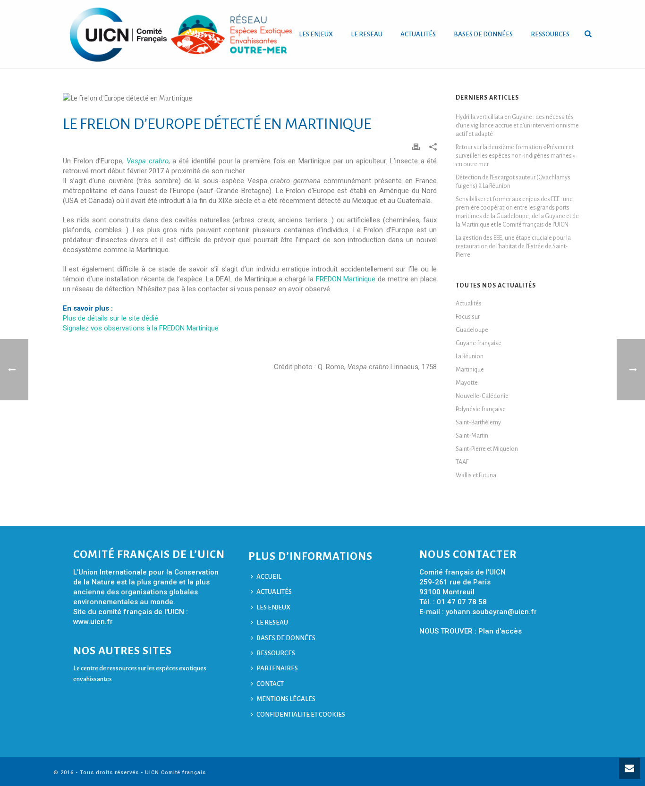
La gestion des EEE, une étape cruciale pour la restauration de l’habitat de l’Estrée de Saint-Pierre (513, 246)
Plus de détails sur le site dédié (110, 318)
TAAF (462, 462)
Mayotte (467, 383)
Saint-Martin (472, 435)
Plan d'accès (500, 631)
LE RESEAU (366, 34)
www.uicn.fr (93, 621)
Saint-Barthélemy (478, 422)
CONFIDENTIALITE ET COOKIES (300, 714)
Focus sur (468, 316)
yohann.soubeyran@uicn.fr (491, 612)
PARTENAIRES (277, 668)
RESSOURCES (550, 34)
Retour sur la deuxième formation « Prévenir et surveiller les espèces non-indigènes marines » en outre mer (516, 156)
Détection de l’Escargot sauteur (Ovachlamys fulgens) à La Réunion (513, 181)
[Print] (416, 146)
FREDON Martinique (346, 279)
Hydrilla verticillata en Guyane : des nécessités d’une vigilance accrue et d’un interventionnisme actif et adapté (517, 125)
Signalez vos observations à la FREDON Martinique (141, 328)
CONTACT (270, 683)
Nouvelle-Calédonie (482, 396)
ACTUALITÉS (418, 34)
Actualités (469, 303)
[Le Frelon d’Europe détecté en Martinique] (250, 98)
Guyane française (478, 343)
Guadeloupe (472, 330)
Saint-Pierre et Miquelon (487, 449)
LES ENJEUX (316, 34)
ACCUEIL (268, 576)
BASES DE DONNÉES (483, 34)
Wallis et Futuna (476, 475)
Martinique (470, 369)
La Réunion (470, 356)
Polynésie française (481, 409)
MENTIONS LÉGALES (285, 698)
